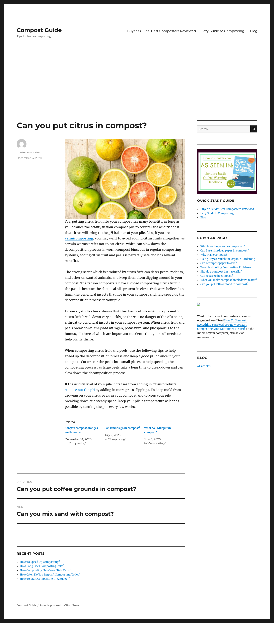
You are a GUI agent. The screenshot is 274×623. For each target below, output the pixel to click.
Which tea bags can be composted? (222, 246)
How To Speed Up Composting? (40, 562)
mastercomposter (28, 152)
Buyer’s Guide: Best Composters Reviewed (161, 31)
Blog (253, 31)
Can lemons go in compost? (122, 428)
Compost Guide (39, 30)
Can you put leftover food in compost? (224, 284)
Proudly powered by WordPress (59, 605)
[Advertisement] (137, 91)
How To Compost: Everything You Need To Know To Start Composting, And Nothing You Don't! (222, 325)
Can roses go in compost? (216, 276)
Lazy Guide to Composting (223, 31)
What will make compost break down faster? (228, 280)
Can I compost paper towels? (218, 263)
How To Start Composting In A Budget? (45, 579)
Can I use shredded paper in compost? (224, 250)
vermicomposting (79, 238)
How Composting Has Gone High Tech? (45, 570)
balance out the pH (80, 390)
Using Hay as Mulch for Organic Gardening (227, 259)
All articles (204, 366)
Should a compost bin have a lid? (221, 271)
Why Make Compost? (213, 254)
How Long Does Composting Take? (42, 566)
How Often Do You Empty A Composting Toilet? (50, 574)
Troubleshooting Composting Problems (225, 267)
